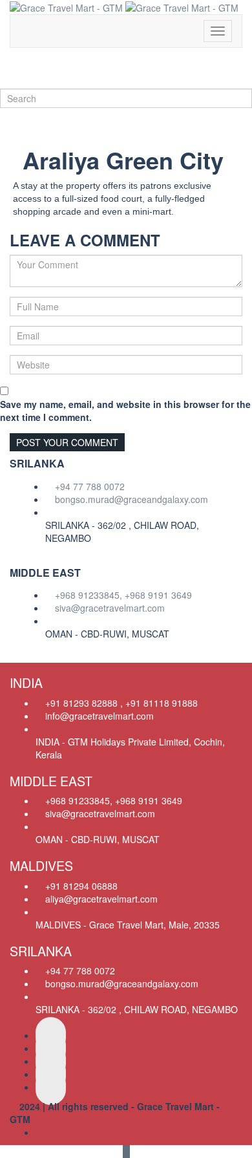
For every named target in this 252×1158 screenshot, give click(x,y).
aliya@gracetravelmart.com (101, 898)
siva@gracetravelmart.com (110, 607)
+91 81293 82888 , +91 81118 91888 (121, 702)
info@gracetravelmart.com (99, 715)
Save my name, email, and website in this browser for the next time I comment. (125, 411)
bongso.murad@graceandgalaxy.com (131, 499)
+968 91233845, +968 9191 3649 (123, 594)
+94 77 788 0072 (90, 486)
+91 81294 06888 (81, 885)
